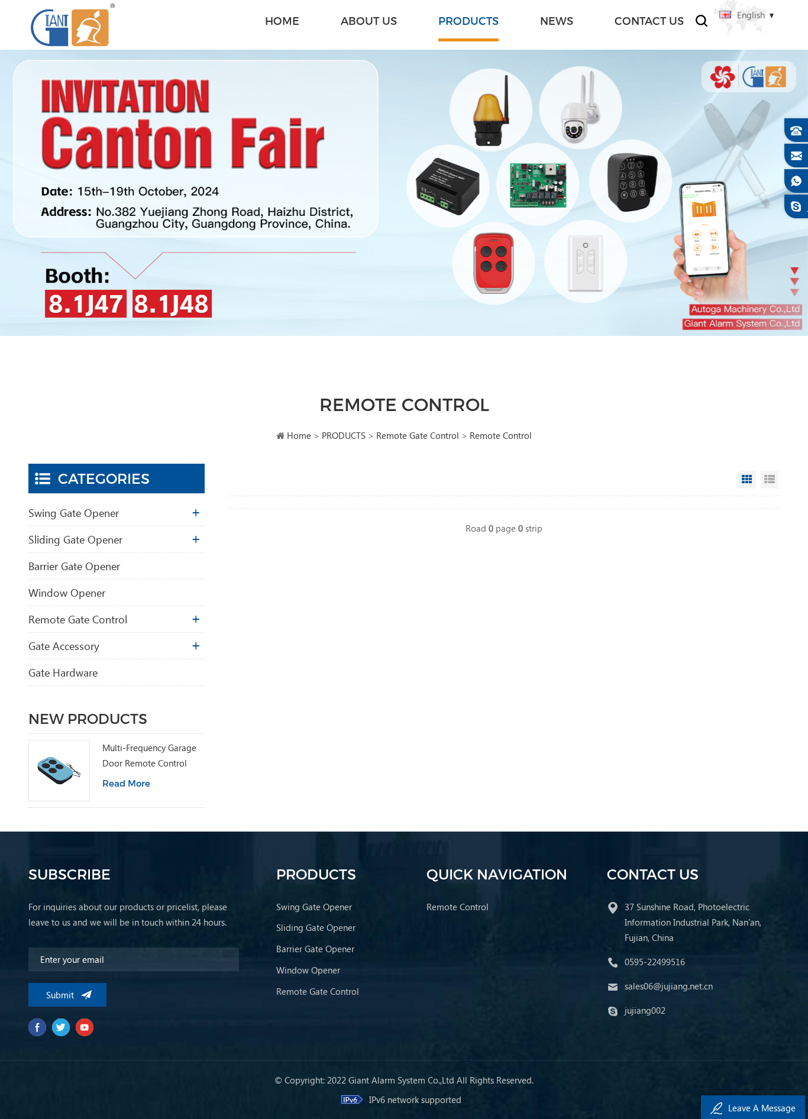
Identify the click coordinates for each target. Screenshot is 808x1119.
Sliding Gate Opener (75, 539)
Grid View (747, 480)
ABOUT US (369, 20)
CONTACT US (649, 20)
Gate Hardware (63, 672)
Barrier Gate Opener (74, 565)
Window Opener (66, 592)
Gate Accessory (63, 645)
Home (282, 20)
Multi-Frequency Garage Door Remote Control (149, 755)
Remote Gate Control (417, 435)
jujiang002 (645, 1010)
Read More (126, 783)
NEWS (556, 20)
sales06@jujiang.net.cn (669, 986)
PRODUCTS (468, 20)
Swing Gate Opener (73, 512)
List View (769, 480)
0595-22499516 (655, 962)
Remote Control (501, 435)
